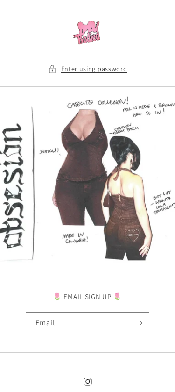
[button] (87, 69)
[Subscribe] (138, 323)
